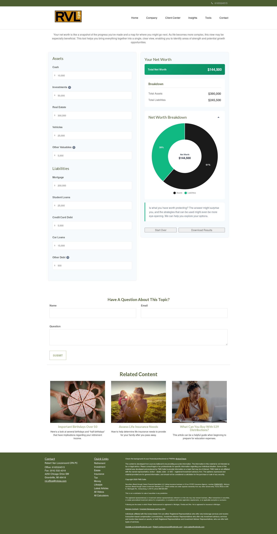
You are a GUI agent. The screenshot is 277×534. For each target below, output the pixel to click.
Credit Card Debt (62, 217)
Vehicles (57, 127)
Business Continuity (132, 509)
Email (144, 305)
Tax (96, 477)
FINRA (216, 484)
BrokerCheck (181, 458)
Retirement (99, 463)
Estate (97, 470)
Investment (99, 466)
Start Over (160, 230)
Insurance (99, 473)
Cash (55, 67)
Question (55, 326)
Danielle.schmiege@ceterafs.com (138, 526)
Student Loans (61, 197)
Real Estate (59, 107)
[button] (151, 17)
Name (53, 305)
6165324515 (221, 3)
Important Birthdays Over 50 (77, 426)
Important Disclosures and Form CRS (152, 509)
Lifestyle (98, 484)
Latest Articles (101, 488)
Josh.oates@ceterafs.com (194, 526)
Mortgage (58, 177)
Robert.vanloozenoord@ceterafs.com (167, 526)
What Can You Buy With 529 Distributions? (199, 428)
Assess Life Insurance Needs (138, 426)
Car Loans (58, 237)
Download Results (201, 230)
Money (97, 481)
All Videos (99, 491)
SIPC (221, 484)
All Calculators (101, 495)
